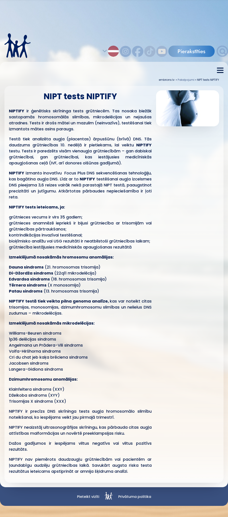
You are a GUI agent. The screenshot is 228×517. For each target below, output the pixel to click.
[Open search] (222, 55)
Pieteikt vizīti (88, 496)
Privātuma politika (134, 496)
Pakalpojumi (186, 80)
